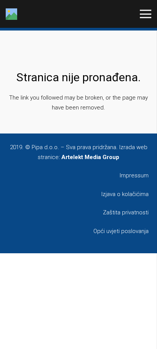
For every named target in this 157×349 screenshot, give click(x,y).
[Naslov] (11, 14)
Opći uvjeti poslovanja (121, 231)
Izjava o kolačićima (125, 194)
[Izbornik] (145, 14)
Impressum (134, 175)
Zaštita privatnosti (126, 212)
